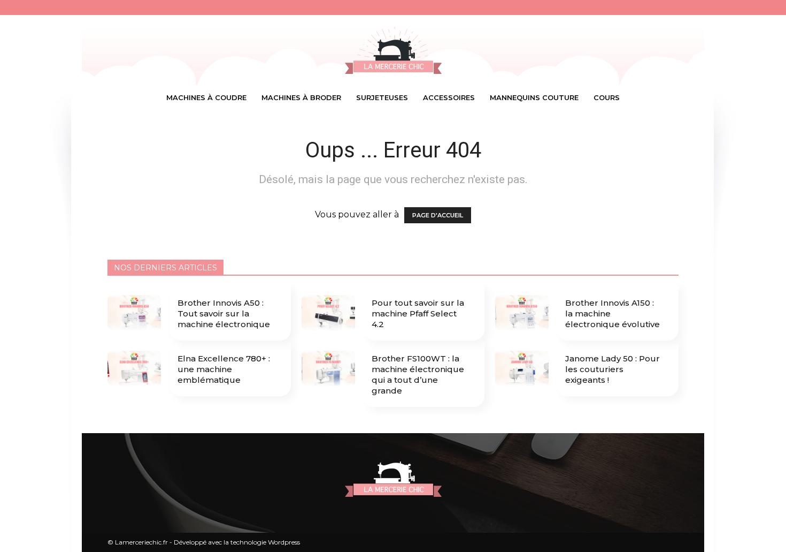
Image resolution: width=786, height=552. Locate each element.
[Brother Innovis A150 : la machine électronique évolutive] (522, 313)
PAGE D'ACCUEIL (437, 215)
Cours (607, 97)
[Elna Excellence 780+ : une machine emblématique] (134, 369)
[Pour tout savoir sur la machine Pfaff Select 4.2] (328, 313)
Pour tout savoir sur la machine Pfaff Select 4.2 (418, 313)
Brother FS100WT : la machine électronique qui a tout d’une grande (418, 374)
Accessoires (449, 97)
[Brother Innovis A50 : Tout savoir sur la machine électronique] (134, 313)
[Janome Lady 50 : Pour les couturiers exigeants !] (522, 369)
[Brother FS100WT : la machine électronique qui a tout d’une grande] (328, 369)
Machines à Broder (301, 97)
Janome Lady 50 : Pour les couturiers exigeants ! (612, 369)
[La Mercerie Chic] (393, 50)
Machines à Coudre (206, 97)
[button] (666, 98)
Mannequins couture (534, 97)
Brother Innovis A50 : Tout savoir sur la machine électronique (224, 313)
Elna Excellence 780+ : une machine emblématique (224, 369)
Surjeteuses (382, 97)
